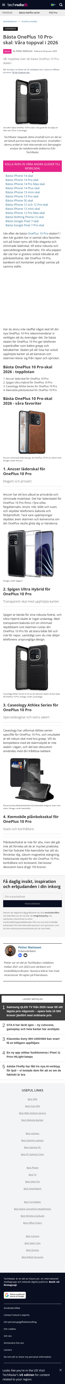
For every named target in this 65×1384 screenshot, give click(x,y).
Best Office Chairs (32, 1222)
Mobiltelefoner (10, 21)
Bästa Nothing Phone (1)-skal (25, 217)
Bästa (7, 51)
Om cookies (10, 1328)
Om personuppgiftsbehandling (20, 1321)
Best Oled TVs (32, 1181)
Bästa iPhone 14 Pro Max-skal (25, 184)
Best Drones (32, 1250)
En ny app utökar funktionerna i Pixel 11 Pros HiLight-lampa (33, 1054)
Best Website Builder (32, 1120)
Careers (8, 1349)
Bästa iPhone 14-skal (19, 176)
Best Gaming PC (32, 1147)
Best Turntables (32, 1201)
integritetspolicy (40, 915)
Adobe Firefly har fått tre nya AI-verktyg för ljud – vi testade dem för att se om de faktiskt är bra (34, 1070)
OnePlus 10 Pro (38, 233)
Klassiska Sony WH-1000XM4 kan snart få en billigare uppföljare (33, 1041)
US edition (26, 1375)
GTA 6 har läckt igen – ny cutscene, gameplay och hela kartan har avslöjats (33, 1027)
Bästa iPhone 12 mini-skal (23, 209)
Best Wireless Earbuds (32, 1215)
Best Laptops (32, 1133)
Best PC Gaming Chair (32, 1154)
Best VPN (32, 1099)
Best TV (32, 1174)
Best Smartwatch (32, 1188)
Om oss (8, 1335)
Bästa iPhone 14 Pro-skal (22, 180)
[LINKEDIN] (21, 955)
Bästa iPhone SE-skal (19, 200)
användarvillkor (52, 912)
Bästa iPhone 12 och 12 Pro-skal (27, 204)
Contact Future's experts (17, 1314)
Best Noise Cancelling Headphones (32, 1208)
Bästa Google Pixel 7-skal (22, 221)
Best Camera (32, 1236)
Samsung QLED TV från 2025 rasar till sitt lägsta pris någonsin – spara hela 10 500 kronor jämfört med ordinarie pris (35, 1011)
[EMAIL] (26, 955)
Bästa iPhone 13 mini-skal (23, 192)
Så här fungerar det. (21, 72)
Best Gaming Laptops (32, 1140)
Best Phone (32, 1167)
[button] (3, 5)
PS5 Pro (53, 12)
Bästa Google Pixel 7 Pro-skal (25, 225)
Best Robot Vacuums (32, 1257)
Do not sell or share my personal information (27, 1356)
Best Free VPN (32, 1106)
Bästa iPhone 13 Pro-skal (22, 196)
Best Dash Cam (33, 1243)
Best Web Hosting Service (32, 1113)
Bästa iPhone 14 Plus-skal (23, 188)
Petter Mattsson (24, 50)
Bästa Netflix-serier (29, 12)
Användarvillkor (12, 1307)
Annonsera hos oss (14, 1342)
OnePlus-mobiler (29, 21)
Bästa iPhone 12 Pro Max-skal (25, 213)
